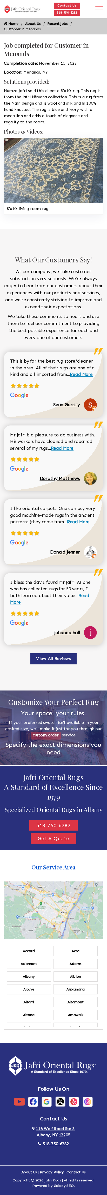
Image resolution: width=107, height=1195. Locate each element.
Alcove (28, 989)
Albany (29, 976)
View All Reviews (53, 658)
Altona (28, 1015)
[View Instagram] (87, 1101)
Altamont (76, 1002)
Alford (29, 1002)
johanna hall (67, 632)
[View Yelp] (74, 1101)
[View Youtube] (19, 1101)
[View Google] (46, 1101)
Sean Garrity (66, 404)
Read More (81, 374)
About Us (33, 23)
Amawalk (75, 1015)
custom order (46, 734)
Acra (75, 951)
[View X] (60, 1101)
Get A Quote (53, 838)
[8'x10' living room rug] (53, 169)
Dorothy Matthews (60, 478)
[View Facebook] (33, 1101)
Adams (75, 964)
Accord (29, 951)
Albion (75, 976)
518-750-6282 (67, 12)
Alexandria (75, 989)
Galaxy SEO (64, 1186)
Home (12, 23)
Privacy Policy (52, 1172)
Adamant (29, 964)
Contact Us (66, 5)
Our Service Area (53, 867)
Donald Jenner (65, 552)
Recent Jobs (57, 23)
